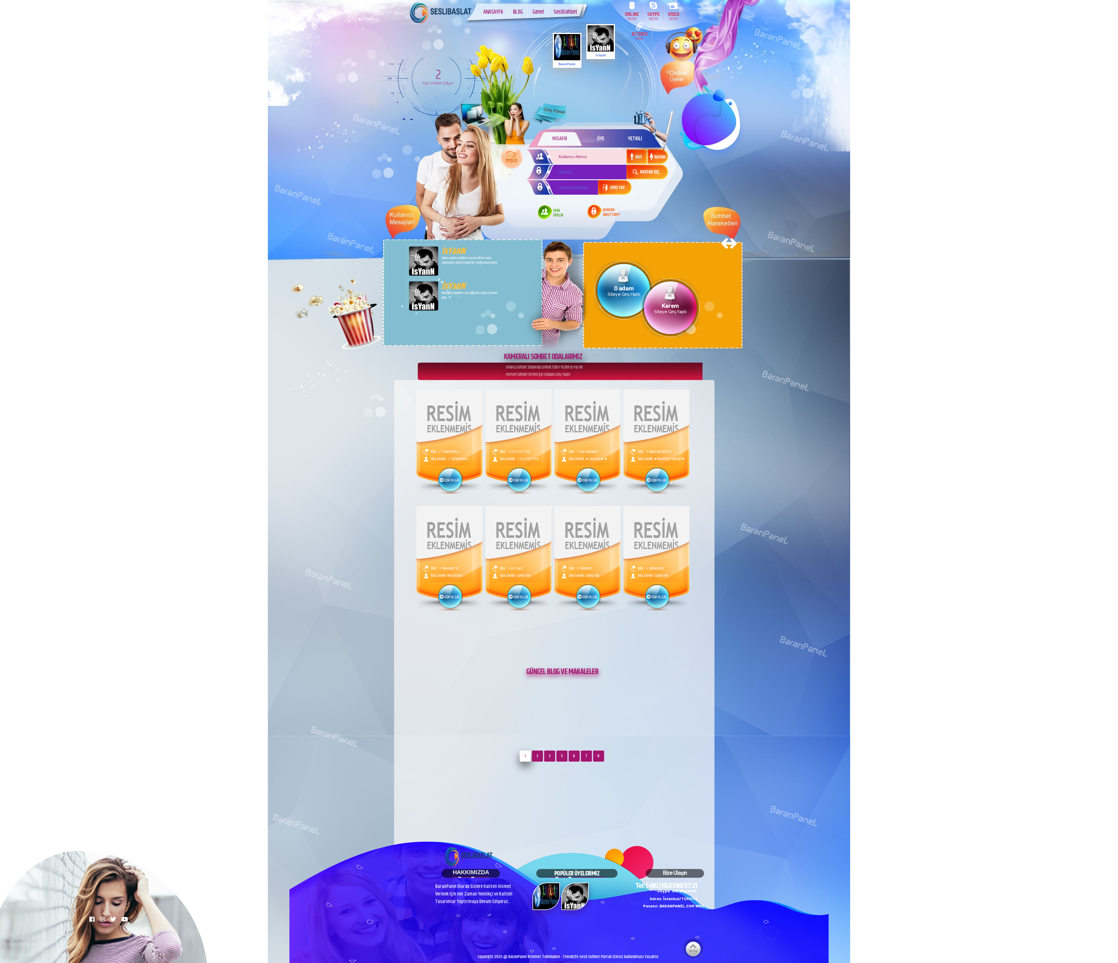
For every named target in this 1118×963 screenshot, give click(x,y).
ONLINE (632, 16)
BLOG (518, 12)
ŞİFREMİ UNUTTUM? (611, 212)
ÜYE (600, 139)
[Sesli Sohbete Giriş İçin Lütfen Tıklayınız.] (512, 158)
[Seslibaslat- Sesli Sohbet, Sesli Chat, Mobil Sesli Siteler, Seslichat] (441, 23)
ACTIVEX (639, 35)
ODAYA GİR (451, 480)
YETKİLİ (635, 139)
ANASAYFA (493, 12)
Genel (538, 12)
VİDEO (673, 16)
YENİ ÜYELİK (558, 213)
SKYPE (653, 16)
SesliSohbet (565, 12)
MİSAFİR (559, 139)
